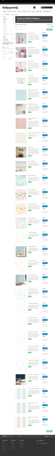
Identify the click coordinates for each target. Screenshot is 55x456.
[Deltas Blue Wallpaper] (21, 166)
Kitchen (5, 31)
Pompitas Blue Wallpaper (32, 232)
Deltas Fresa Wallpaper (32, 189)
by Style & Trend (5, 19)
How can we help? (13, 447)
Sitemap (12, 449)
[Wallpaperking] (10, 7)
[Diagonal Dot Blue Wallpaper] (21, 95)
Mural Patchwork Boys (31, 47)
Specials (12, 441)
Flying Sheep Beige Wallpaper (33, 303)
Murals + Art (39, 11)
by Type (4, 20)
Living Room (5, 32)
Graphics (11, 57)
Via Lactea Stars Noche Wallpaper (33, 374)
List (52, 27)
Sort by (16, 26)
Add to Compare (45, 41)
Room (33, 11)
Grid (50, 27)
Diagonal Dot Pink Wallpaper (32, 104)
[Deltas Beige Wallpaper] (21, 223)
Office (4, 35)
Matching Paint (46, 11)
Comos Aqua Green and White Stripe (33, 403)
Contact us (42, 3)
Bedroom (5, 24)
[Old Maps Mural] (21, 152)
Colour (9, 11)
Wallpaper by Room (7, 14)
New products (13, 442)
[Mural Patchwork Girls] (21, 38)
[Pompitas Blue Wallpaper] (21, 237)
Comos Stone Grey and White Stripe (33, 418)
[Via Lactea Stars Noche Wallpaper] (21, 379)
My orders (21, 441)
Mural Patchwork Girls (31, 33)
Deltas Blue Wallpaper (31, 161)
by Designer (4, 448)
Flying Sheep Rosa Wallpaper (33, 317)
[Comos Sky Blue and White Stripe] (21, 393)
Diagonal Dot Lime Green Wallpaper (34, 132)
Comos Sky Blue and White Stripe (33, 388)
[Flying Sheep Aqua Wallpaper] (21, 294)
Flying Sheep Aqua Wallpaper (33, 289)
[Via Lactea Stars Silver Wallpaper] (21, 365)
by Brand (4, 36)
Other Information (13, 448)
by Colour (4, 16)
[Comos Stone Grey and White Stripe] (21, 422)
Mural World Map (31, 61)
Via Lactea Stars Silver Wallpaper (33, 360)
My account (22, 440)
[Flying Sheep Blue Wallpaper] (21, 280)
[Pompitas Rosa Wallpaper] (21, 266)
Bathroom (5, 23)
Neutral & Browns (5, 54)
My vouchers (21, 447)
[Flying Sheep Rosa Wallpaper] (21, 322)
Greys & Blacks (11, 52)
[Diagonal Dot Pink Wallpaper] (21, 109)
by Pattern (3, 442)
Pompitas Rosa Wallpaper (32, 260)
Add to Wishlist (45, 40)
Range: (3, 47)
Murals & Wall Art (5, 39)
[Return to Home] (3, 14)
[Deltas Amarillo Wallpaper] (21, 209)
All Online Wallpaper (6, 40)
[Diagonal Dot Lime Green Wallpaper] (21, 138)
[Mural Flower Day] (21, 80)
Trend (19, 11)
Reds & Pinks (11, 53)
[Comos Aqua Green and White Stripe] (21, 408)
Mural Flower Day (31, 75)
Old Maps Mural (30, 147)
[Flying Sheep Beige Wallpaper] (21, 308)
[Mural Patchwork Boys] (21, 52)
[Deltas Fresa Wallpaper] (21, 194)
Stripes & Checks (10, 59)
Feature (5, 27)
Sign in (51, 3)
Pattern (14, 11)
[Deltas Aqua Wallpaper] (21, 180)
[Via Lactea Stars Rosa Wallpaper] (21, 351)
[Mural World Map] (21, 66)
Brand (4, 11)
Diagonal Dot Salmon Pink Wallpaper (32, 119)
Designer (24, 11)
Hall (4, 28)
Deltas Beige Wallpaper (32, 218)
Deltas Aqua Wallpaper (31, 175)
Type (29, 11)
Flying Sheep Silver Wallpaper (33, 331)
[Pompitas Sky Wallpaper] (21, 251)
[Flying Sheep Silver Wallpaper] (21, 337)
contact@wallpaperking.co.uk (44, 443)
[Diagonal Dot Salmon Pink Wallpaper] (21, 123)
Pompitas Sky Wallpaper (32, 246)
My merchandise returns (23, 442)
